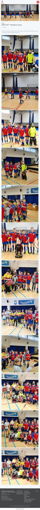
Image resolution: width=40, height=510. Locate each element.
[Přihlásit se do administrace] (38, 508)
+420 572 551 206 (19, 491)
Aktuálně (3, 23)
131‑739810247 (8, 499)
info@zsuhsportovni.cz (20, 493)
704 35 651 (5, 496)
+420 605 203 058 (19, 492)
